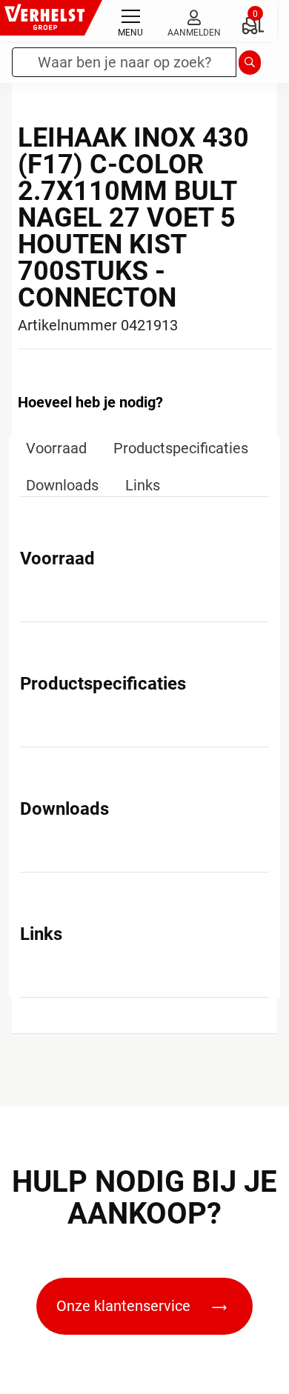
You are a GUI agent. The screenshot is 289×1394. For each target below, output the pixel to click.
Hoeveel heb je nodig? (90, 402)
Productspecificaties (180, 448)
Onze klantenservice (125, 1306)
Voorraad (56, 448)
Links (142, 485)
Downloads (62, 485)
